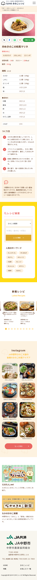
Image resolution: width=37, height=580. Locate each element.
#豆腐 (9, 262)
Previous (3, 313)
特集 (4, 569)
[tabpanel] (27, 313)
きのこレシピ (25, 565)
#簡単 (9, 271)
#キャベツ (21, 257)
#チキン (21, 266)
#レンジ (18, 262)
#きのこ (18, 271)
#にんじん (11, 266)
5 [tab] (18, 328)
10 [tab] (33, 328)
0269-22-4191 (12, 559)
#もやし (10, 257)
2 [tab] (9, 328)
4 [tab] (15, 328)
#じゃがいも (12, 253)
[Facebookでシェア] (9, 40)
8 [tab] (27, 328)
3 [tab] (12, 328)
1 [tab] (6, 328)
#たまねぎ (24, 253)
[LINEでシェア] (14, 40)
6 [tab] (21, 328)
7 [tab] (24, 328)
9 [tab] (30, 328)
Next (34, 313)
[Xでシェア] (4, 40)
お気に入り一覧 (25, 569)
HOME (5, 565)
